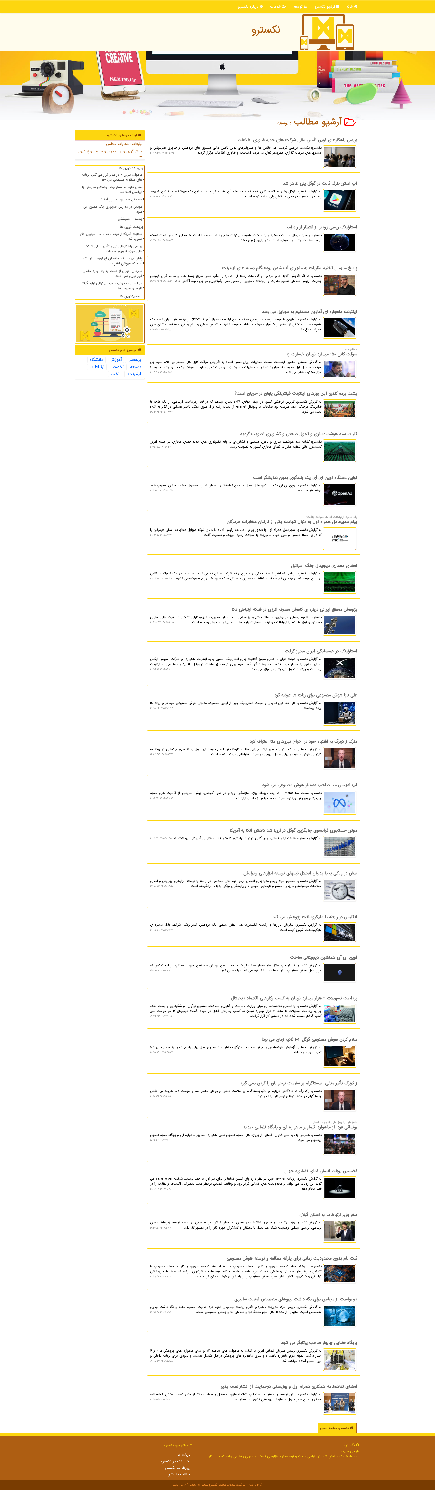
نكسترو (265, 30)
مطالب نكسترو (179, 1474)
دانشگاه (96, 360)
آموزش (115, 360)
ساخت (116, 374)
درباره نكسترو (249, 6)
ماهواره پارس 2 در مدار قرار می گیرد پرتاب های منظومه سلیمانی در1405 (112, 177)
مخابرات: (253, 361)
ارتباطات (96, 367)
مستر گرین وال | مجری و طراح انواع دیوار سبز (110, 153)
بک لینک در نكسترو (176, 1461)
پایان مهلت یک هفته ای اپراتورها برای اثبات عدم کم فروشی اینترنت (111, 261)
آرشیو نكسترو (325, 6)
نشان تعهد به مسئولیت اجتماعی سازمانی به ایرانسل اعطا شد (111, 189)
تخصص (117, 367)
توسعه (298, 6)
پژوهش (134, 360)
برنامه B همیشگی (130, 219)
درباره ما (184, 1455)
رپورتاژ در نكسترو (178, 1468)
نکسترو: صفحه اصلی (335, 1428)
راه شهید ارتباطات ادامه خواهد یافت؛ (253, 526)
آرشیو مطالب (319, 122)
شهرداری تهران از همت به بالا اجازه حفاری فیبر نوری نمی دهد (112, 273)
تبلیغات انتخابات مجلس (124, 144)
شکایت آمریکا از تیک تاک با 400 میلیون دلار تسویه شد (111, 236)
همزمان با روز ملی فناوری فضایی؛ (253, 1131)
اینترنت (134, 374)
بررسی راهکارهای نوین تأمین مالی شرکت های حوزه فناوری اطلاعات (113, 249)
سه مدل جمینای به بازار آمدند (121, 199)
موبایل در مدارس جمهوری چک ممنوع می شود (112, 209)
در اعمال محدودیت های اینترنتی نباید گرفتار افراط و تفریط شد (111, 286)
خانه (350, 6)
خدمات (276, 6)
